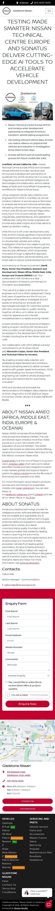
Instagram (21, 494)
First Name (12, 611)
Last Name (12, 623)
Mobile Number (14, 647)
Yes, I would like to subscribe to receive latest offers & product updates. (25, 685)
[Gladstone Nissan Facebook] (4, 2)
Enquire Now (27, 704)
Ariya (5, 849)
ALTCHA (44, 695)
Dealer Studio (21, 908)
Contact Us (28, 801)
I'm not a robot (20, 695)
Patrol (5, 830)
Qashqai (7, 823)
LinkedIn (39, 494)
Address (24, 3)
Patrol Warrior (10, 860)
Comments (12, 659)
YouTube (30, 498)
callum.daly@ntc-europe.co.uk (19, 585)
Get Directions (27, 808)
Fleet (5, 881)
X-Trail (5, 826)
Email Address (14, 635)
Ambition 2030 (16, 464)
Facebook (11, 494)
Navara (6, 841)
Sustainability (9, 461)
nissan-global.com (25, 488)
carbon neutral (21, 473)
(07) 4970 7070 (42, 3)
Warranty (35, 845)
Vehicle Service (39, 826)
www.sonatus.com (29, 563)
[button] (49, 11)
